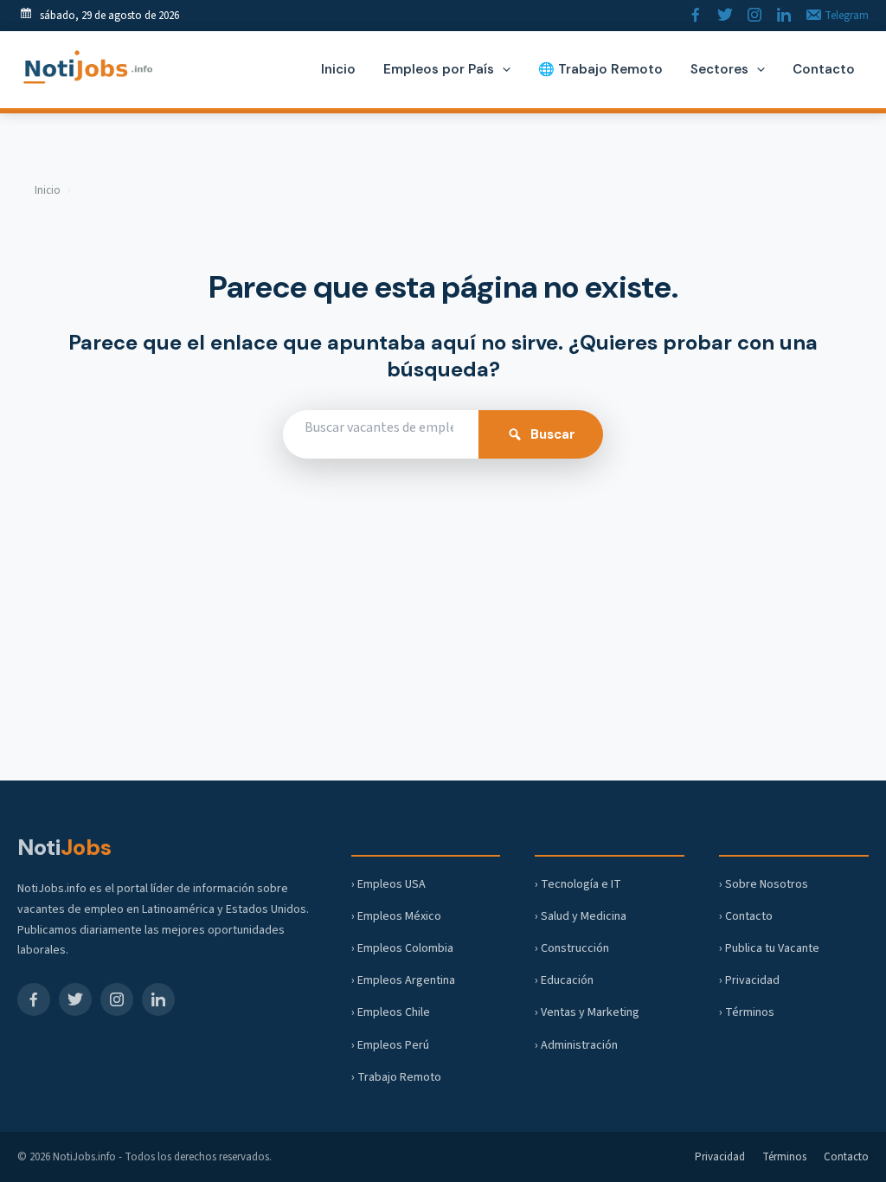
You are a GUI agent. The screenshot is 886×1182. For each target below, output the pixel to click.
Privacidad (720, 1157)
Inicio (48, 190)
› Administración (576, 1045)
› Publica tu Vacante (769, 948)
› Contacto (746, 916)
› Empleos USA (388, 884)
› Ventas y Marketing (587, 1012)
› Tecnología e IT (578, 884)
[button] (502, 69)
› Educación (564, 980)
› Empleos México (396, 916)
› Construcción (572, 948)
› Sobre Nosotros (763, 884)
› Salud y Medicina (580, 916)
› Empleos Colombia (402, 948)
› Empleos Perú (390, 1045)
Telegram (845, 15)
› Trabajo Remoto (396, 1077)
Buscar (552, 434)
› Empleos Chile (390, 1012)
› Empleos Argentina (403, 980)
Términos (784, 1157)
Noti (64, 847)
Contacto (846, 1157)
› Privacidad (749, 980)
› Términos (746, 1012)
